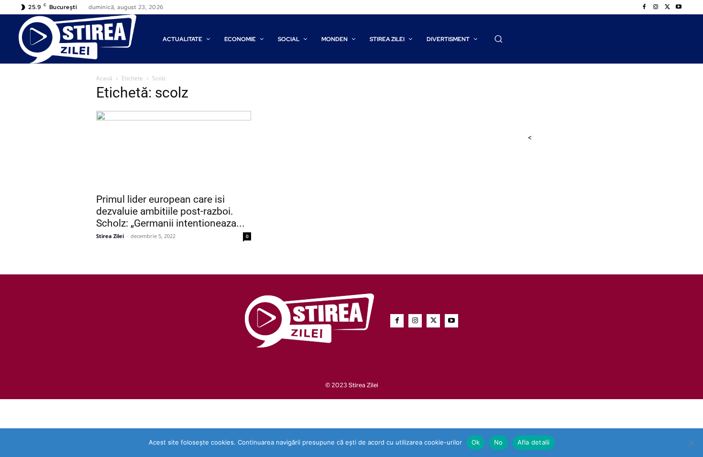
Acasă (104, 78)
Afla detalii (533, 442)
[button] (498, 38)
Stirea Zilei (110, 235)
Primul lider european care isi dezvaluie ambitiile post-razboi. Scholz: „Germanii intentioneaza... (170, 211)
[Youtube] (678, 7)
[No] (691, 442)
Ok (476, 442)
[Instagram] (655, 7)
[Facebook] (644, 7)
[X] (667, 7)
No (498, 442)
